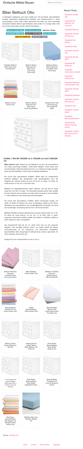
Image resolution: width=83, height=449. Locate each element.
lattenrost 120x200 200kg (33, 33)
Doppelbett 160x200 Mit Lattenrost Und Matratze (72, 133)
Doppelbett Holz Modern (70, 41)
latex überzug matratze (33, 30)
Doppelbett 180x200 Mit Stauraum (72, 35)
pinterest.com (14, 435)
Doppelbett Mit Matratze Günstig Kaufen (71, 124)
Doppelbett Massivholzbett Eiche (72, 117)
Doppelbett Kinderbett (72, 95)
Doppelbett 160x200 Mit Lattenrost (72, 100)
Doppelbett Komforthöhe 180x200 (72, 71)
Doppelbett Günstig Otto (71, 15)
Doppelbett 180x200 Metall (72, 111)
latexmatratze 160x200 (39, 37)
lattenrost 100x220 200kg (15, 30)
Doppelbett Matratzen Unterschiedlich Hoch (72, 83)
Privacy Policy (44, 444)
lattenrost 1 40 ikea (49, 30)
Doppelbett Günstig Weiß (71, 58)
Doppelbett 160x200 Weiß (72, 90)
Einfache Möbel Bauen (18, 2)
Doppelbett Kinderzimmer (69, 77)
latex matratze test (50, 33)
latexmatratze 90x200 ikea (14, 33)
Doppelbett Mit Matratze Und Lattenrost (70, 23)
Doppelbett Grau (70, 106)
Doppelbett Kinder (71, 46)
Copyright (56, 444)
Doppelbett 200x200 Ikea (72, 51)
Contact (33, 444)
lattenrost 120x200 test (22, 37)
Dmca (25, 444)
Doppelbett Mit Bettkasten (70, 64)
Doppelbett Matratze (72, 29)
